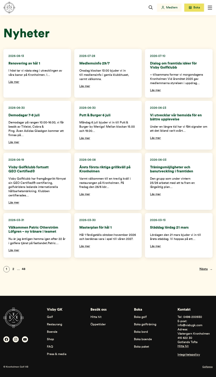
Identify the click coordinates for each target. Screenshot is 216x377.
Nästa (206, 269)
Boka (196, 7)
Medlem (172, 7)
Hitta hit (183, 346)
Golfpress (207, 367)
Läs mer (13, 82)
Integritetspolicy (189, 354)
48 (23, 269)
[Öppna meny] (210, 7)
